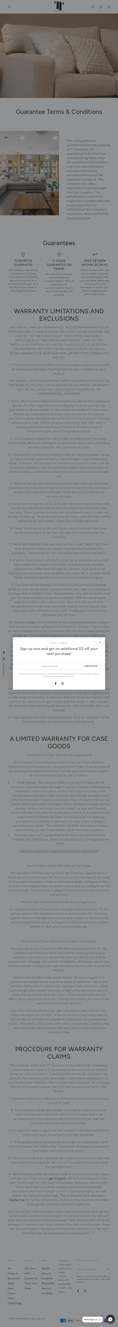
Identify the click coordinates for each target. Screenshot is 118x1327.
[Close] (100, 642)
